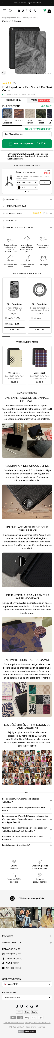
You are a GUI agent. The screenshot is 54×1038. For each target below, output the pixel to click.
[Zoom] (3, 73)
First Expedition (14, 304)
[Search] (10, 10)
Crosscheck (39, 373)
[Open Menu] (4, 10)
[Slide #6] (50, 73)
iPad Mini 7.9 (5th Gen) (11, 21)
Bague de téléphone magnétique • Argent (39, 309)
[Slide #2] (41, 73)
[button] (9, 83)
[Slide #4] (45, 73)
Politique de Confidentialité (38, 1023)
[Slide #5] (48, 73)
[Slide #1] (38, 73)
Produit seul (13, 100)
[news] (43, 10)
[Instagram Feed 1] (27, 917)
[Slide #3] (43, 73)
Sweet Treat (14, 373)
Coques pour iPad (29, 18)
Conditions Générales (14, 1023)
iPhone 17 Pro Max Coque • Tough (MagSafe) (14, 309)
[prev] (2, 3)
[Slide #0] (36, 73)
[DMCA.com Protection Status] (27, 1032)
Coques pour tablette (11, 18)
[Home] (27, 11)
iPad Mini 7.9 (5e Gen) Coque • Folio (14, 378)
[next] (51, 3)
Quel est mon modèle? (39, 129)
